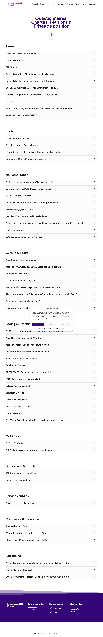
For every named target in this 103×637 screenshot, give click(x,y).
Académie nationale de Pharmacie (22, 53)
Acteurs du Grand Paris (16, 526)
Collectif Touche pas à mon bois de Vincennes (27, 351)
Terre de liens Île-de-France (19, 406)
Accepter (38, 324)
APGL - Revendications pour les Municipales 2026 (29, 182)
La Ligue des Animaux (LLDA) (19, 386)
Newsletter (73, 613)
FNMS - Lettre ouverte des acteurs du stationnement (31, 450)
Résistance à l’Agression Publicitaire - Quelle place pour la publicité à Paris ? (41, 294)
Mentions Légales (75, 608)
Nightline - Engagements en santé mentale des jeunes (31, 94)
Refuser (51, 324)
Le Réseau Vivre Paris (15, 392)
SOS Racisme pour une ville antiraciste (24, 236)
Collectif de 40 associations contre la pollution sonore (31, 81)
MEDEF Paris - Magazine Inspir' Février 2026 (26, 540)
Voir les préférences (64, 324)
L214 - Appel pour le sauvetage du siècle (25, 379)
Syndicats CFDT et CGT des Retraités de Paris (27, 159)
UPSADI (9, 101)
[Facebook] (51, 612)
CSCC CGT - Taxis (14, 443)
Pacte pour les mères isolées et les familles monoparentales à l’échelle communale (45, 223)
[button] (51, 34)
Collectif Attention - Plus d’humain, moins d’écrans (30, 74)
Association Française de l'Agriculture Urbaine (27, 344)
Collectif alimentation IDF (18, 138)
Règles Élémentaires (15, 230)
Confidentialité (74, 609)
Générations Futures (15, 365)
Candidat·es (58, 4)
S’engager (80, 4)
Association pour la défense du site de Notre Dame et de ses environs (38, 563)
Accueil (35, 4)
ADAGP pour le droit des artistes (21, 260)
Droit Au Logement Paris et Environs (22, 145)
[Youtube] (60, 608)
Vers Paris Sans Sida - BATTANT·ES (22, 115)
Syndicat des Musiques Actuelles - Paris (24, 301)
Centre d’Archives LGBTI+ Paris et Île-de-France (28, 188)
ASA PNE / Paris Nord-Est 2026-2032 (23, 337)
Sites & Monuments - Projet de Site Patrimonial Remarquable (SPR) (37, 576)
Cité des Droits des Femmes (19, 195)
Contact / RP (73, 611)
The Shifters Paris (14, 413)
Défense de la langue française (20, 280)
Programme (44, 4)
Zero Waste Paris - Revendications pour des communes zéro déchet (38, 420)
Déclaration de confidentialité (54, 328)
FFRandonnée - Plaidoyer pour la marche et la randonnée (33, 287)
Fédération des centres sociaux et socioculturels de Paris (33, 152)
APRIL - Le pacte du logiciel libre (21, 473)
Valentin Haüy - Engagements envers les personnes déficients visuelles (39, 108)
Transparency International (18, 480)
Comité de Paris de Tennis (18, 273)
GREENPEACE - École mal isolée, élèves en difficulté (30, 372)
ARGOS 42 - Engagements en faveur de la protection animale (35, 331)
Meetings (91, 4)
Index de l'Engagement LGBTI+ (20, 209)
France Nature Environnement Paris (22, 358)
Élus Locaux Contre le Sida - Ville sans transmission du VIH (33, 87)
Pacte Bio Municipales (16, 399)
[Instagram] (51, 608)
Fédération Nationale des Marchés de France (27, 533)
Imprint (64, 328)
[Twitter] (56, 608)
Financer (70, 4)
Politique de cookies (42, 328)
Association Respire (15, 60)
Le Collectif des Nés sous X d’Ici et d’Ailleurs (26, 216)
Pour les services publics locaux (20, 503)
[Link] (56, 612)
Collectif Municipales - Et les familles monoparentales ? (32, 202)
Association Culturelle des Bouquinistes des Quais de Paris (33, 266)
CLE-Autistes (12, 67)
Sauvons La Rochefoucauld (19, 569)
